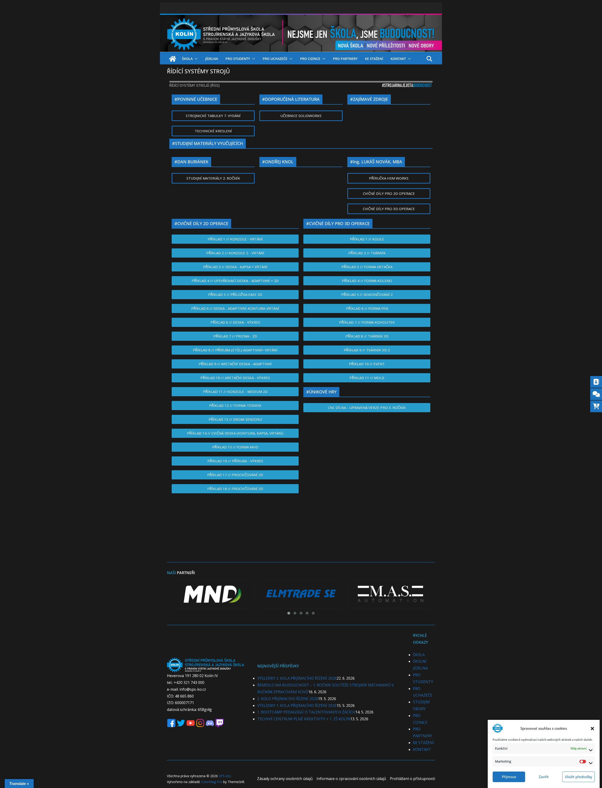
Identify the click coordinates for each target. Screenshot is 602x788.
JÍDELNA (211, 58)
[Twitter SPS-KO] (181, 722)
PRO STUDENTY (238, 58)
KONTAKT (398, 58)
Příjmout (509, 776)
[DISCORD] (210, 722)
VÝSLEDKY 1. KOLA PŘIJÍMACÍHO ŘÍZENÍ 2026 (297, 705)
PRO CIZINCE (310, 58)
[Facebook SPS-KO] (171, 722)
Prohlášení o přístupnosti (412, 778)
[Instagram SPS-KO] (200, 722)
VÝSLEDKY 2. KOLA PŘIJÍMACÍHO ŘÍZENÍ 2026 (297, 678)
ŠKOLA (187, 58)
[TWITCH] (219, 722)
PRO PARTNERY (345, 58)
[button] (592, 728)
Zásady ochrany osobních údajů (285, 778)
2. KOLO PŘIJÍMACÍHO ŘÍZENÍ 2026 (287, 698)
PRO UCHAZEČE (275, 58)
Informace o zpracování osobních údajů (351, 778)
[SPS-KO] (301, 17)
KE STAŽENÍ (374, 58)
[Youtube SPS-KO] (190, 722)
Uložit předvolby (578, 776)
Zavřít (544, 776)
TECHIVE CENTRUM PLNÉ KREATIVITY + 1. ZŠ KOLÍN (303, 718)
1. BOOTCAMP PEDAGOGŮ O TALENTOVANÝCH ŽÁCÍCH (306, 712)
